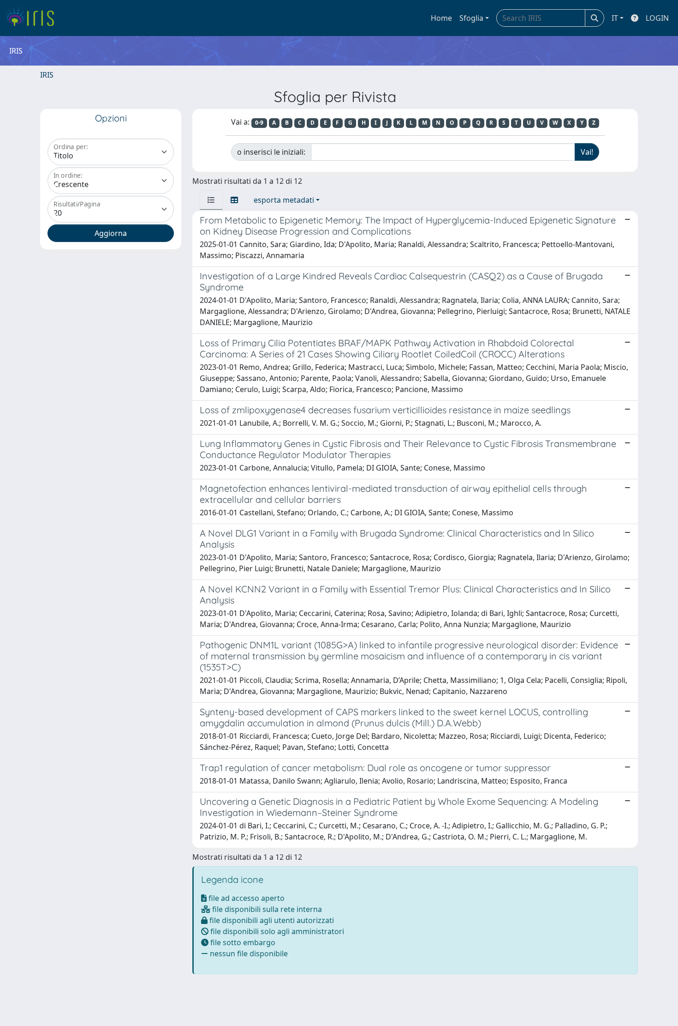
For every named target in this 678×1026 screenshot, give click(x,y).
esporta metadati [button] (284, 200)
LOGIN (657, 18)
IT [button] (615, 18)
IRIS (47, 75)
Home (441, 18)
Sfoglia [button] (471, 18)
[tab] (211, 200)
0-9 (259, 123)
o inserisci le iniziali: (271, 152)
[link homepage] (33, 18)
